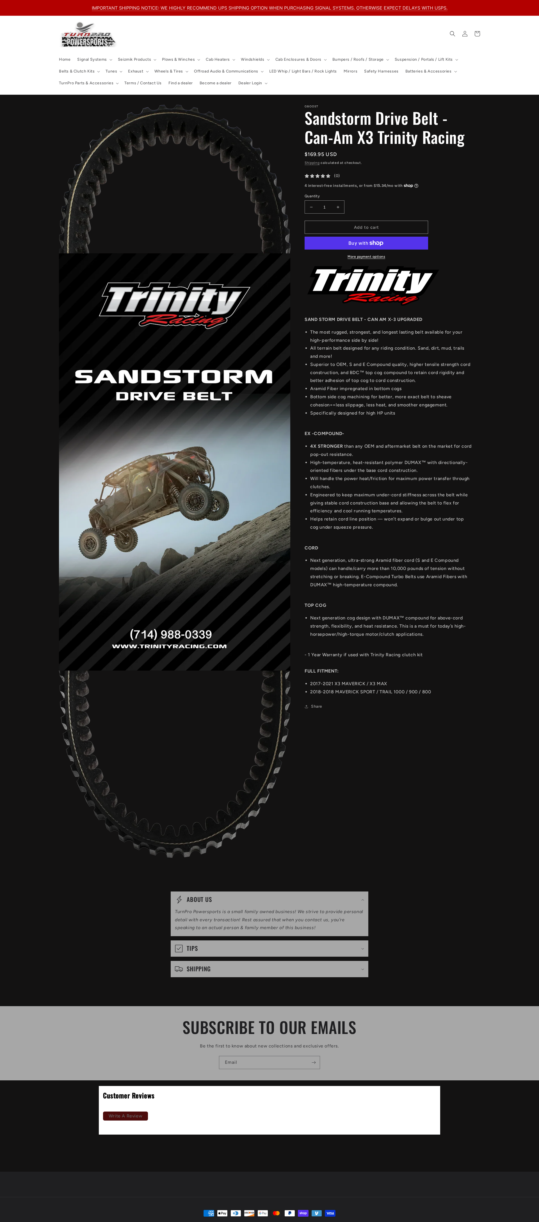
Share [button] (316, 706)
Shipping (312, 163)
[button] (94, 59)
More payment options (366, 257)
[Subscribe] (313, 1062)
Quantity (312, 196)
